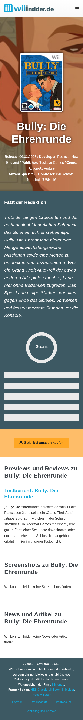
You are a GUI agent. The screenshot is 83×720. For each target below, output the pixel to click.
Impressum (63, 701)
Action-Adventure (42, 168)
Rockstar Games (51, 162)
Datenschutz (39, 701)
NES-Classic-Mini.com (45, 689)
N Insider (68, 689)
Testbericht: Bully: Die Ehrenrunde (31, 493)
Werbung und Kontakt (41, 711)
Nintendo (58, 684)
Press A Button (41, 694)
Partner (17, 701)
